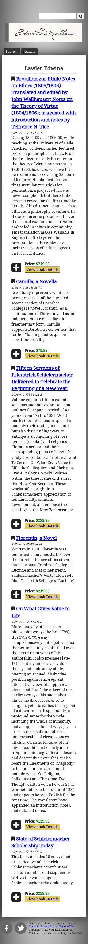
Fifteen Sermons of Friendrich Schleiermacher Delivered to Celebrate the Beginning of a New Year (42, 377)
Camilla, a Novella (36, 281)
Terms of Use (66, 926)
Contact (33, 926)
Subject (12, 51)
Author (29, 51)
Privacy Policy (49, 926)
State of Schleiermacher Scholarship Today (40, 842)
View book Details (42, 269)
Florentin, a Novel (36, 538)
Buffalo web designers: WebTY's (64, 933)
